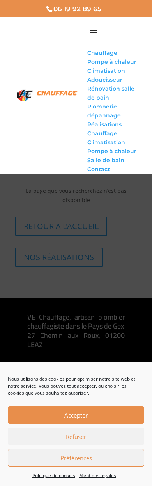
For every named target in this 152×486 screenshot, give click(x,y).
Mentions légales (97, 475)
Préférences (76, 458)
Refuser (76, 437)
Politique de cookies (53, 475)
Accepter (76, 415)
